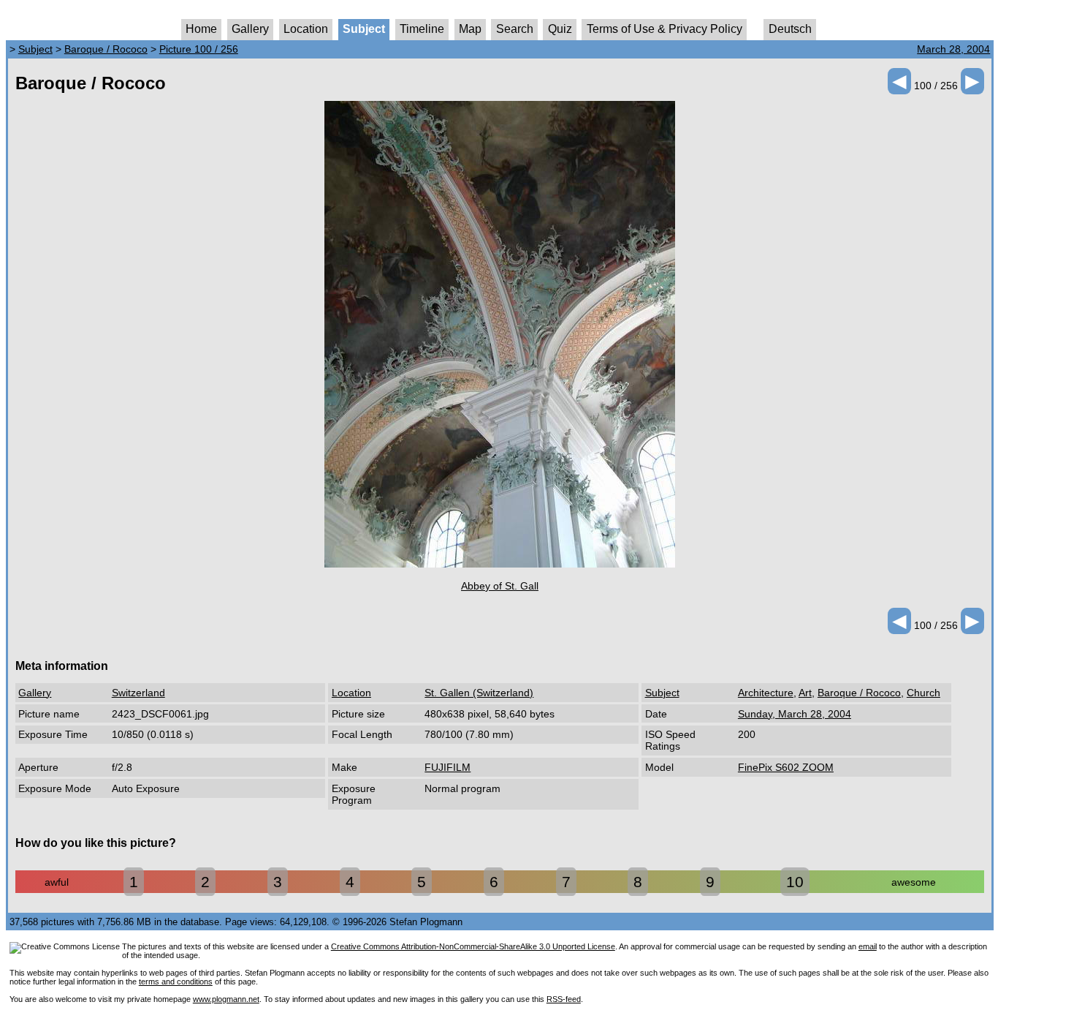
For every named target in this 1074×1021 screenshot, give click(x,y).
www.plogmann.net (226, 999)
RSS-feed (563, 999)
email (867, 946)
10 (795, 881)
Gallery (250, 29)
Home (201, 29)
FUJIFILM (447, 767)
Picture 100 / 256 (198, 49)
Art (805, 692)
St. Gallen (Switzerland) (478, 692)
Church (923, 692)
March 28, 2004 (953, 49)
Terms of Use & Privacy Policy (664, 29)
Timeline (422, 29)
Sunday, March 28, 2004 (794, 714)
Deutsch (790, 29)
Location (305, 29)
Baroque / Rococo (106, 49)
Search (514, 29)
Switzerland (138, 692)
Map (470, 29)
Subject (364, 29)
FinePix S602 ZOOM (786, 767)
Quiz (560, 29)
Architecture (765, 692)
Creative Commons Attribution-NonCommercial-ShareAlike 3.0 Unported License (473, 946)
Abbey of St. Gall (499, 586)
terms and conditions (176, 981)
